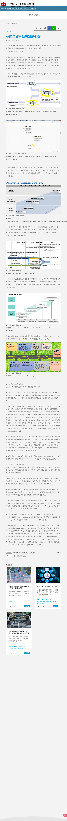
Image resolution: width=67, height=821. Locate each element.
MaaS (54, 601)
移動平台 (22, 646)
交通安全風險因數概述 (20, 556)
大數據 (11, 650)
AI (23, 648)
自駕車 (9, 31)
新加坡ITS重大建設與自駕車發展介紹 (24, 553)
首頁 (7, 23)
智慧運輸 (33, 15)
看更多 (27, 606)
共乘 (16, 646)
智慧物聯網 (41, 601)
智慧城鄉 (41, 599)
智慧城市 (48, 599)
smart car (41, 603)
